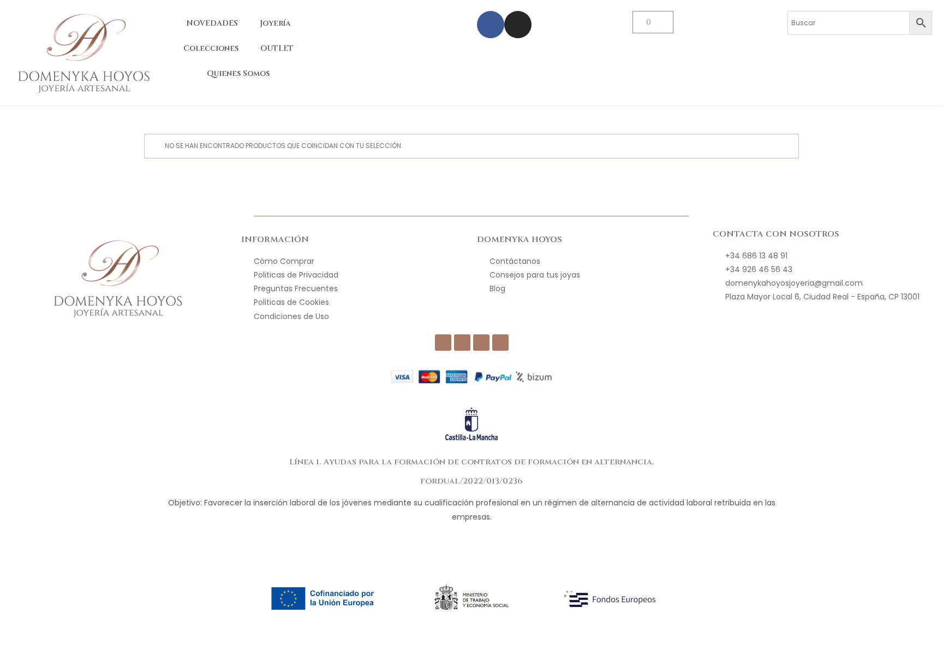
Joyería (275, 23)
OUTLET (277, 48)
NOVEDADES (212, 23)
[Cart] (652, 22)
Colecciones (210, 48)
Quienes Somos (238, 73)
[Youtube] (481, 342)
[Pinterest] (500, 342)
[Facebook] (490, 24)
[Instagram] (518, 24)
